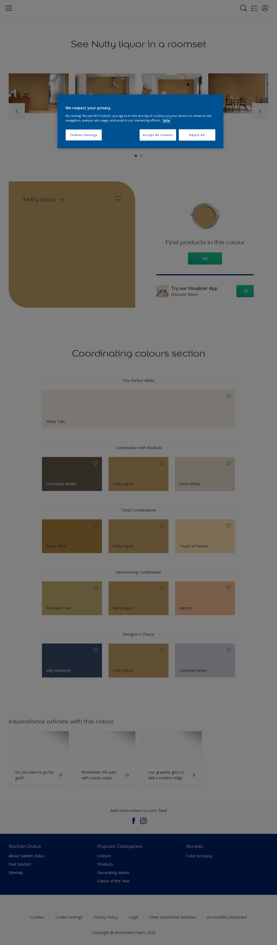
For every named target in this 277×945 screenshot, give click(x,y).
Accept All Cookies (158, 135)
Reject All (197, 135)
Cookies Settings (83, 135)
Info (166, 120)
